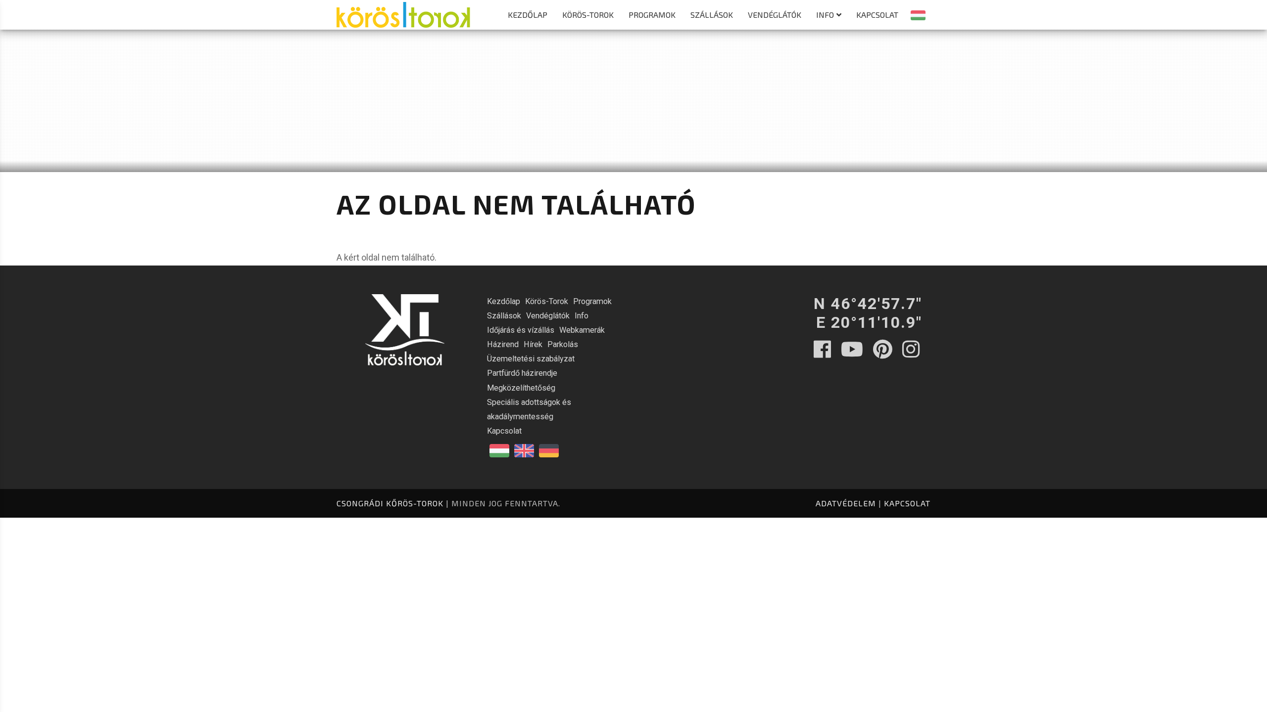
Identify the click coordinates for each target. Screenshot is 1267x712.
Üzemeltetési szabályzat (531, 358)
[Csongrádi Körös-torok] (403, 9)
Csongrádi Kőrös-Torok (390, 503)
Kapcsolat (877, 14)
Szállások (711, 14)
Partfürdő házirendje (522, 373)
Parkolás (562, 344)
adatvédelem (846, 503)
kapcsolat (907, 503)
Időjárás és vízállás (520, 330)
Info (825, 14)
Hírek (533, 344)
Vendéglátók (774, 14)
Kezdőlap (527, 14)
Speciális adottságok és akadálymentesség (529, 409)
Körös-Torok (588, 14)
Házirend (503, 344)
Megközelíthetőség (521, 388)
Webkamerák (582, 330)
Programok (652, 14)
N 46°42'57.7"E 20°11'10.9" (868, 313)
